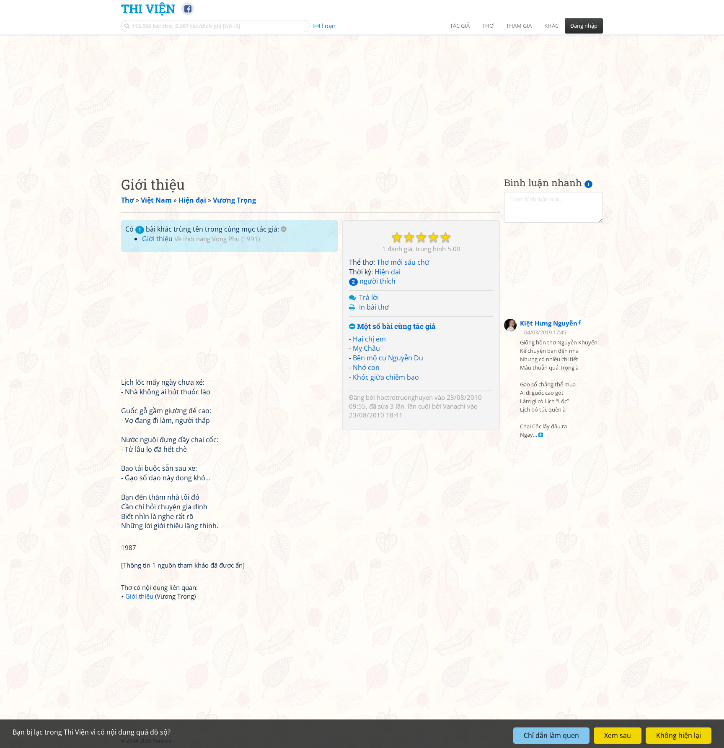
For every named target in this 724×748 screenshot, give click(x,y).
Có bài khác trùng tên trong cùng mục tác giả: (203, 229)
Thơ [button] (488, 25)
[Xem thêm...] (540, 435)
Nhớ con (366, 367)
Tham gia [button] (519, 25)
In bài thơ (374, 307)
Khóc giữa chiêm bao (386, 377)
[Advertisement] (362, 98)
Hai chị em (369, 339)
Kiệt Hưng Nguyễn (548, 323)
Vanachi (454, 406)
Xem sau (617, 735)
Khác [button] (551, 25)
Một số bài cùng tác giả (395, 327)
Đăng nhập (583, 25)
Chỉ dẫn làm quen (551, 735)
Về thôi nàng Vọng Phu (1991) (217, 239)
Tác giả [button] (460, 25)
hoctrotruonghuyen (405, 397)
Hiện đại (388, 271)
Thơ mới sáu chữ (403, 262)
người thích (374, 281)
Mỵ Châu (366, 348)
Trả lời (369, 297)
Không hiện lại (678, 735)
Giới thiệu (157, 238)
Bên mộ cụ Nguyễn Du (388, 357)
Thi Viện (148, 8)
